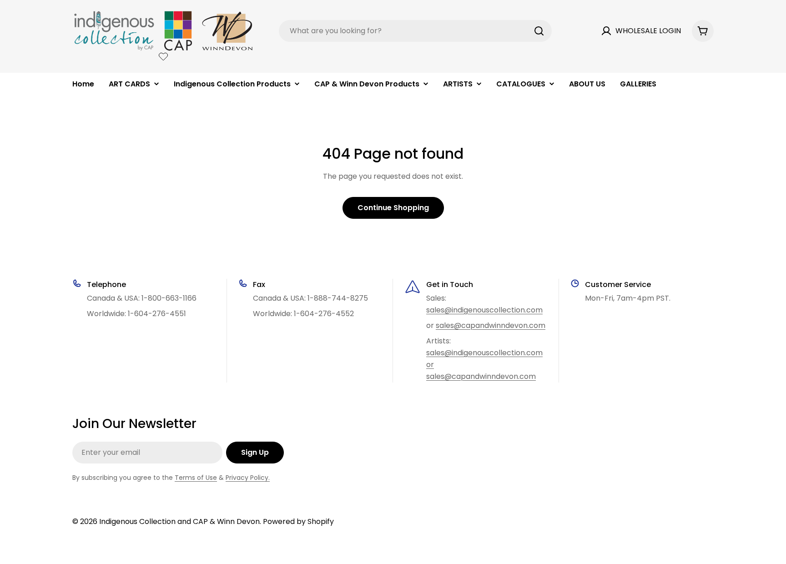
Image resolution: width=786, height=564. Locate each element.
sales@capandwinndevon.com (490, 325)
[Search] (539, 30)
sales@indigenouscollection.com (484, 310)
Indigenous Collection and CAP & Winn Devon (179, 521)
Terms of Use (196, 477)
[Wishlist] (163, 56)
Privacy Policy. (248, 477)
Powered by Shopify (298, 521)
